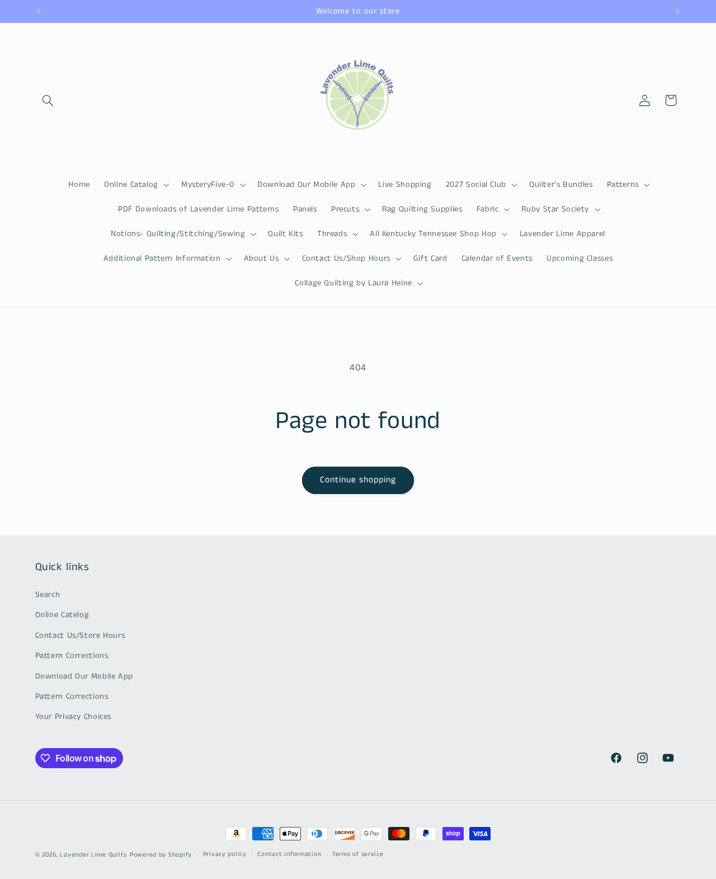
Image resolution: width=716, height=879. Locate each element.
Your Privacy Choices (73, 716)
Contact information (289, 854)
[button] (48, 100)
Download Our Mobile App (84, 675)
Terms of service (358, 854)
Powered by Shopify (161, 854)
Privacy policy (225, 854)
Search (47, 594)
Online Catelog (62, 615)
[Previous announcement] (38, 11)
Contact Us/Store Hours (80, 635)
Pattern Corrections (72, 655)
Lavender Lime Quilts (93, 854)
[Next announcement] (677, 11)
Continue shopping (358, 480)
